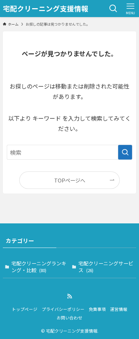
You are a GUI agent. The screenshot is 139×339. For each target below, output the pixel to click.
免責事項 (97, 309)
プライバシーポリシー (63, 309)
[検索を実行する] (125, 152)
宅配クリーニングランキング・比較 (38, 267)
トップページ (24, 309)
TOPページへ (69, 180)
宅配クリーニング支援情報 (45, 8)
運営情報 (118, 309)
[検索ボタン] (113, 8)
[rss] (69, 296)
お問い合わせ (69, 317)
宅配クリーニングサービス (105, 267)
